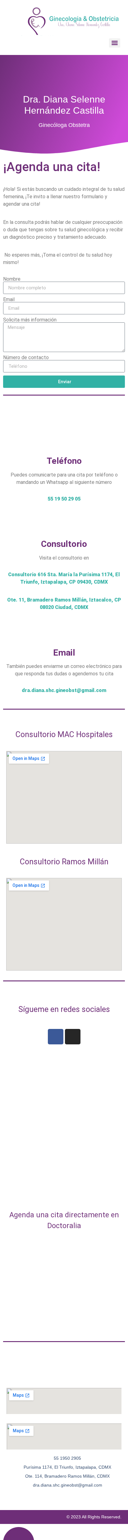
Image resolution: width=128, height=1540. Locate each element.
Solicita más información (30, 319)
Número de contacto (26, 357)
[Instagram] (72, 1036)
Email (9, 299)
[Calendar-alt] (64, 1497)
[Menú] (114, 43)
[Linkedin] (87, 1497)
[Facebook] (55, 1036)
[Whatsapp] (76, 1497)
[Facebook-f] (40, 1497)
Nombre (12, 279)
